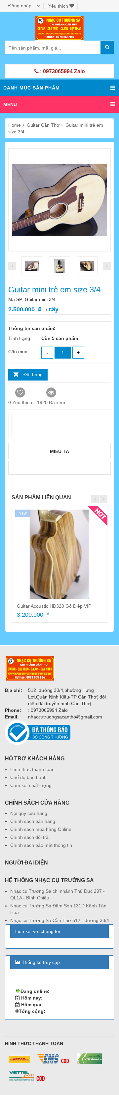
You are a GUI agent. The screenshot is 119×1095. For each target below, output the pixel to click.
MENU (10, 104)
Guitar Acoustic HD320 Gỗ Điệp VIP (54, 606)
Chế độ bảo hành (28, 777)
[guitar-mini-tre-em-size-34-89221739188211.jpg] (59, 266)
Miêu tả (59, 451)
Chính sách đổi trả (29, 837)
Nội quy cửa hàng (28, 813)
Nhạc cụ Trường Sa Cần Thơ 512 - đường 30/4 (59, 920)
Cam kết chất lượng (31, 785)
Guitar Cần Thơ (44, 125)
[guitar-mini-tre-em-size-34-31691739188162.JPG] (32, 266)
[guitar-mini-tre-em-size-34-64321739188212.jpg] (87, 266)
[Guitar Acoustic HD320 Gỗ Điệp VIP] (59, 554)
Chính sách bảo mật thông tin (41, 845)
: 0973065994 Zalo (62, 71)
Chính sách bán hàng (32, 821)
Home (14, 125)
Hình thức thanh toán (32, 769)
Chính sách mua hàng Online (40, 829)
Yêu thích (58, 6)
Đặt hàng (33, 374)
